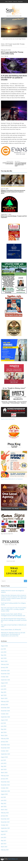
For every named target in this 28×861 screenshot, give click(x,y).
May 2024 (3, 729)
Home (6, 1)
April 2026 (3, 658)
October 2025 (4, 676)
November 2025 (5, 673)
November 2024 (5, 710)
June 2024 (3, 726)
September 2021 (5, 828)
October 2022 (4, 788)
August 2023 (4, 757)
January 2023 (4, 778)
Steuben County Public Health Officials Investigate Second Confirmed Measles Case (13, 614)
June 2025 (3, 689)
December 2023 (5, 744)
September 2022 (5, 791)
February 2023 (5, 775)
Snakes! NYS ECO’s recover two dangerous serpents (12, 591)
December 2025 (5, 670)
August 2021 (4, 831)
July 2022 (3, 797)
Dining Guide (20, 1)
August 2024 (4, 720)
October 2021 (4, 825)
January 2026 (4, 667)
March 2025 (4, 698)
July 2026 (3, 649)
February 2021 (5, 850)
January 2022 (4, 816)
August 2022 (4, 794)
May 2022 (3, 803)
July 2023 (3, 760)
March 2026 (4, 661)
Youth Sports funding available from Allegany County (13, 603)
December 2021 (5, 819)
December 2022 (5, 782)
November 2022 (5, 785)
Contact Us (15, 1)
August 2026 (4, 646)
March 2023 (4, 772)
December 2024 (5, 707)
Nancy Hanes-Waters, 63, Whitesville (11, 629)
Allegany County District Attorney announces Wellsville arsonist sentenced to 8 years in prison (13, 192)
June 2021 (3, 837)
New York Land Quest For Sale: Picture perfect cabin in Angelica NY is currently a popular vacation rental (13, 609)
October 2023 (4, 751)
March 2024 (4, 735)
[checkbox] (2, 858)
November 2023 (5, 748)
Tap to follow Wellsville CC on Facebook (12, 479)
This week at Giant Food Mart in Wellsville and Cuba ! (13, 625)
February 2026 (5, 664)
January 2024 (4, 741)
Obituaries (10, 1)
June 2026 (3, 652)
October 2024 (4, 714)
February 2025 (5, 701)
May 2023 (3, 766)
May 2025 (3, 692)
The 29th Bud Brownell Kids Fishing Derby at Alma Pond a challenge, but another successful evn (14, 620)
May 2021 (3, 840)
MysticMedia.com (13, 859)
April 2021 (3, 843)
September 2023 (5, 754)
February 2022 (5, 812)
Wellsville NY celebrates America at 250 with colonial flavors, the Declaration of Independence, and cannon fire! (13, 634)
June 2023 (3, 763)
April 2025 (3, 695)
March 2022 (4, 809)
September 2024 (5, 717)
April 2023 (3, 769)
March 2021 (4, 846)
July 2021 (3, 834)
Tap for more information (8, 419)
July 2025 (3, 686)
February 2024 (5, 738)
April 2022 (3, 806)
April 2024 (3, 732)
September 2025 (5, 680)
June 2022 (3, 800)
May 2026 (3, 655)
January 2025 (4, 704)
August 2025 (4, 683)
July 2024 (3, 723)
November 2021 (5, 822)
